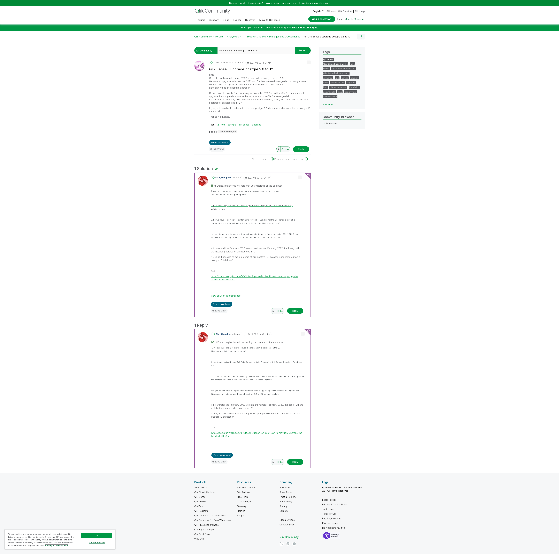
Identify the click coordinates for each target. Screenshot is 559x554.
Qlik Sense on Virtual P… (343, 68)
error (325, 82)
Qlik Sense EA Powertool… (336, 73)
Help (340, 19)
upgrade (256, 124)
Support (241, 515)
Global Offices (287, 519)
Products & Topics (256, 36)
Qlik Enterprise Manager (206, 524)
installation (354, 87)
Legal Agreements (331, 518)
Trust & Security (288, 496)
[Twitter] (282, 544)
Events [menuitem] (237, 20)
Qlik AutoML (200, 501)
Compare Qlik (244, 501)
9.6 (223, 124)
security (354, 78)
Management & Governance (284, 36)
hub (325, 87)
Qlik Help (360, 11)
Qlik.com (331, 11)
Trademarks (328, 509)
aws (340, 92)
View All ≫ (328, 104)
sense (326, 68)
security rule (329, 92)
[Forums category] (324, 123)
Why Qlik (199, 538)
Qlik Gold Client (202, 534)
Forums (219, 36)
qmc (353, 64)
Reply (301, 149)
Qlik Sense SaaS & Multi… (335, 64)
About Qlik (285, 487)
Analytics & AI (234, 36)
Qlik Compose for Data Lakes (210, 515)
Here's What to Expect (305, 27)
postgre (232, 124)
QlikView (198, 506)
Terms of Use (329, 513)
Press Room (286, 492)
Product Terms (330, 523)
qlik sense (244, 124)
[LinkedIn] (288, 544)
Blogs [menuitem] (226, 20)
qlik (337, 78)
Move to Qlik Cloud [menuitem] (269, 20)
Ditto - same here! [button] (219, 142)
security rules (337, 82)
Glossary (241, 506)
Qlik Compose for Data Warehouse (212, 520)
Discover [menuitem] (250, 20)
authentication (330, 96)
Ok (96, 535)
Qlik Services (345, 11)
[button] (309, 62)
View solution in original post (226, 295)
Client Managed (227, 131)
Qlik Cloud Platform (204, 492)
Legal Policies (329, 499)
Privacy (283, 506)
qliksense (327, 78)
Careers (284, 510)
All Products (200, 487)
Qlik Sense (200, 496)
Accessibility (286, 501)
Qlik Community (203, 36)
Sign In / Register (355, 19)
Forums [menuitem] (201, 20)
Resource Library (246, 487)
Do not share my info (334, 527)
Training (241, 510)
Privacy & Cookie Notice (335, 504)
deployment (350, 92)
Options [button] (361, 36)
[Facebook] (294, 544)
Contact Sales (287, 524)
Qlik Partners (243, 492)
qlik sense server (338, 87)
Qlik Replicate (201, 510)
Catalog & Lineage (204, 529)
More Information (97, 542)
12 (217, 124)
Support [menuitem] (214, 20)
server (345, 78)
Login (266, 3)
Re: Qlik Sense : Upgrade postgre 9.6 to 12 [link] (327, 36)
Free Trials (242, 496)
